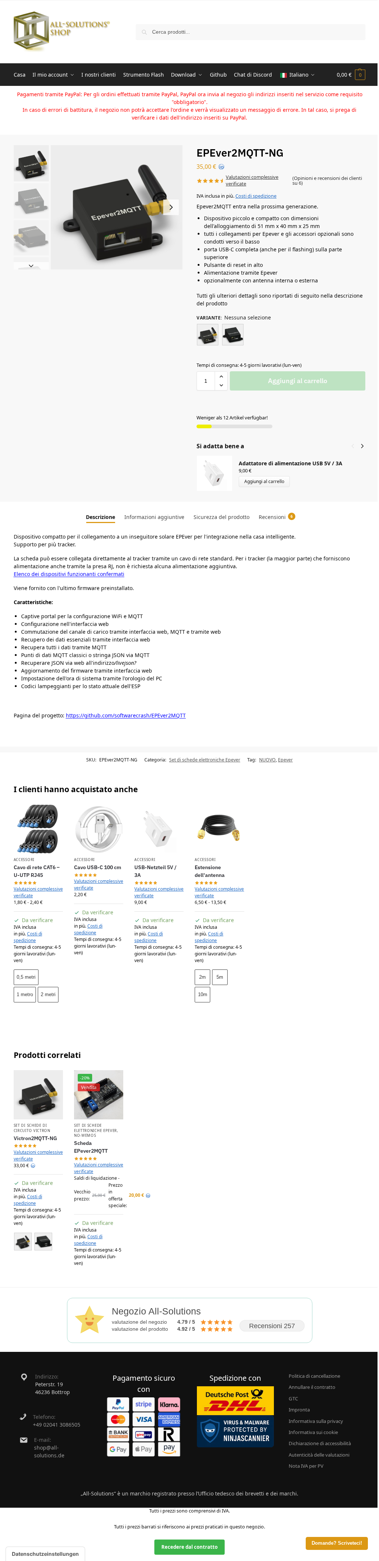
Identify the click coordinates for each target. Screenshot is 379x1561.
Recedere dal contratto (189, 1547)
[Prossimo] (362, 446)
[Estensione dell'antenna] (219, 829)
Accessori (24, 859)
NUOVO (267, 760)
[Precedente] (353, 446)
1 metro (25, 994)
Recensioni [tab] (276, 516)
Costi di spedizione (255, 196)
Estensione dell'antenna (210, 871)
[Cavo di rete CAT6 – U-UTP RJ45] (38, 829)
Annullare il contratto (312, 1387)
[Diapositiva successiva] (31, 265)
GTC (293, 1398)
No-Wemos (85, 1135)
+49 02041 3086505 (56, 1424)
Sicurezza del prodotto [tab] (221, 516)
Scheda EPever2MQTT (91, 1147)
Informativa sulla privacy (316, 1421)
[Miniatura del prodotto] (218, 473)
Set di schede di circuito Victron (32, 1128)
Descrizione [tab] (100, 516)
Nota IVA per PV (306, 1466)
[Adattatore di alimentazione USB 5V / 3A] (159, 829)
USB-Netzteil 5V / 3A (155, 871)
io (221, 167)
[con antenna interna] (233, 335)
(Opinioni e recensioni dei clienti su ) (327, 180)
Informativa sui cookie (313, 1432)
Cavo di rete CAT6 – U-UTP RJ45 (37, 871)
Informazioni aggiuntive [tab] (154, 516)
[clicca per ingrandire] (116, 207)
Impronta (299, 1409)
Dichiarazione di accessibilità (320, 1443)
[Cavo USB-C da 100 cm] (98, 829)
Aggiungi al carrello (297, 380)
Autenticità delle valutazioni (319, 1454)
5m (220, 977)
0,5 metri (26, 977)
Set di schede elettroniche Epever (204, 760)
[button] (351, 75)
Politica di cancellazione (314, 1376)
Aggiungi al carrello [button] (98, 969)
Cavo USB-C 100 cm (97, 867)
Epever (285, 760)
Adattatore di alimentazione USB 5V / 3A (290, 463)
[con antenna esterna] (208, 335)
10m (202, 994)
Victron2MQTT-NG (35, 1138)
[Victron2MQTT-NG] (38, 1094)
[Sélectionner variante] (38, 1242)
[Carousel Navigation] (355, 446)
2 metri (48, 994)
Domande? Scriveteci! (337, 1543)
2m (202, 977)
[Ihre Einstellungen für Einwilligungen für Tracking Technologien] (45, 1554)
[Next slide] (171, 207)
